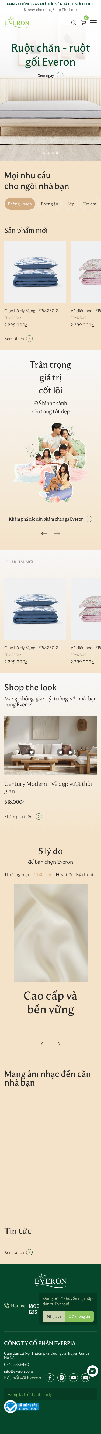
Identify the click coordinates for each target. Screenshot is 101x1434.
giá (45, 377)
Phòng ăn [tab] (49, 203)
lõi (57, 390)
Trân (39, 364)
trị (57, 377)
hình (47, 403)
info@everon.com (18, 1371)
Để (37, 403)
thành (60, 403)
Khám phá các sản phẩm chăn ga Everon (46, 519)
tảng (46, 411)
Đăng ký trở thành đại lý (30, 1394)
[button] (44, 153)
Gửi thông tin (79, 1316)
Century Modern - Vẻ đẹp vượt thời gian (48, 787)
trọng (60, 364)
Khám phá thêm (18, 816)
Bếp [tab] (70, 203)
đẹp (65, 411)
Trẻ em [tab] (89, 203)
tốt (56, 411)
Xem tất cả (14, 338)
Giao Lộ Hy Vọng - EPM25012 (31, 310)
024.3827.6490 (16, 1364)
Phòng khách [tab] (20, 203)
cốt (45, 390)
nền (36, 411)
